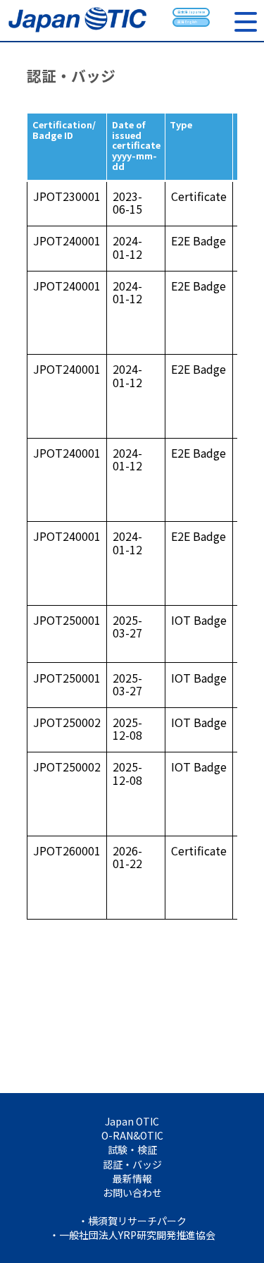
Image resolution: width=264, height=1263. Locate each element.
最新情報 (132, 1178)
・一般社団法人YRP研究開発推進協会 (132, 1234)
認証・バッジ (132, 1164)
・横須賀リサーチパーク (132, 1220)
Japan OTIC (132, 1121)
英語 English (187, 22)
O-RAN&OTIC (132, 1135)
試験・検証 (132, 1149)
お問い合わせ (132, 1192)
